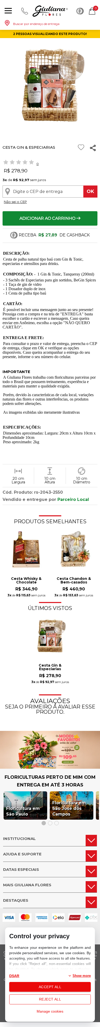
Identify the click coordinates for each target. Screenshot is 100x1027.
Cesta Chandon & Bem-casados (74, 581)
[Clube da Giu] (50, 767)
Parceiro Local (73, 499)
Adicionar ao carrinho (47, 218)
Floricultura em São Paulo (23, 811)
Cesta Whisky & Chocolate (26, 581)
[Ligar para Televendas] (24, 11)
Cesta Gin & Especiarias (50, 667)
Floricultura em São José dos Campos (69, 808)
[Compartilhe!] (92, 149)
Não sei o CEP (15, 202)
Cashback (80, 11)
